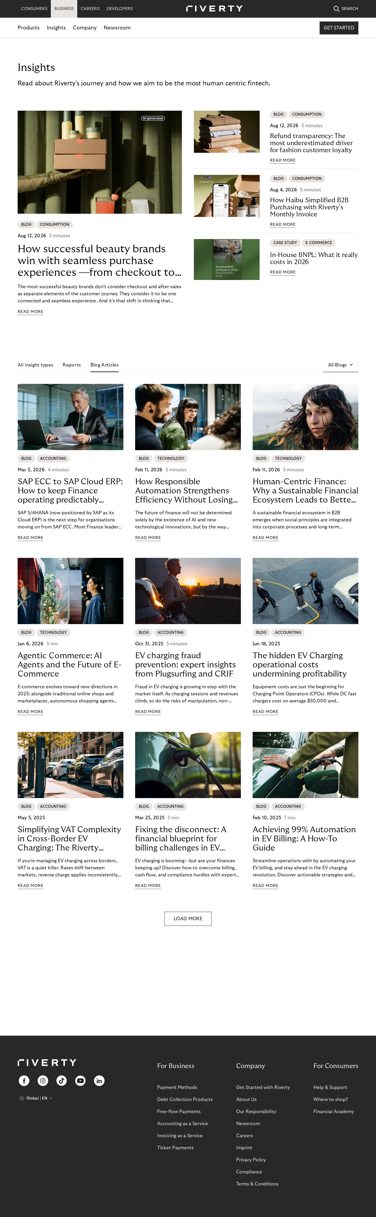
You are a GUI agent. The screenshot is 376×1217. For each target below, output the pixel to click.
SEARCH (350, 9)
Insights (56, 28)
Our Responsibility (256, 1111)
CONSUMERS (34, 9)
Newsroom (117, 28)
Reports (72, 365)
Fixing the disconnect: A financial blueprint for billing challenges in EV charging (180, 839)
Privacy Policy (251, 1160)
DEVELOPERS (120, 9)
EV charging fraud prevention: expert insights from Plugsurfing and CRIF (185, 664)
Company (85, 28)
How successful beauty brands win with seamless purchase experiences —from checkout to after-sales (96, 260)
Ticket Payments (175, 1147)
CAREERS (90, 9)
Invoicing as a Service (180, 1135)
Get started (339, 28)
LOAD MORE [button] (188, 918)
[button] (340, 365)
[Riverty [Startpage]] (212, 9)
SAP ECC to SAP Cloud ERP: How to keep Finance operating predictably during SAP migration (70, 491)
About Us (246, 1099)
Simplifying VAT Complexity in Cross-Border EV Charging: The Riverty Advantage (69, 839)
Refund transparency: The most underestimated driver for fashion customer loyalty (311, 143)
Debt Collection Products (185, 1099)
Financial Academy (333, 1111)
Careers (244, 1135)
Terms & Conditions (257, 1184)
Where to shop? (330, 1099)
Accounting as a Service (182, 1123)
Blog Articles (104, 365)
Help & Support (330, 1087)
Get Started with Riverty (263, 1087)
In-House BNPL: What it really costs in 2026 (314, 258)
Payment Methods (177, 1087)
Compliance (249, 1172)
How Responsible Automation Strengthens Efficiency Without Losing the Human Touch (184, 491)
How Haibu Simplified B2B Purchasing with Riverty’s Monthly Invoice (309, 207)
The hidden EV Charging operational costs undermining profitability (300, 664)
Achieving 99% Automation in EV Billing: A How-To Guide (304, 838)
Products (29, 28)
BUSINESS (64, 9)
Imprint (244, 1147)
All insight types (35, 365)
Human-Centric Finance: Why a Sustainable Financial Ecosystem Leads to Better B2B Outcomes (305, 491)
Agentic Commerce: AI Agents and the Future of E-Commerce (70, 664)
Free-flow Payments (179, 1111)
